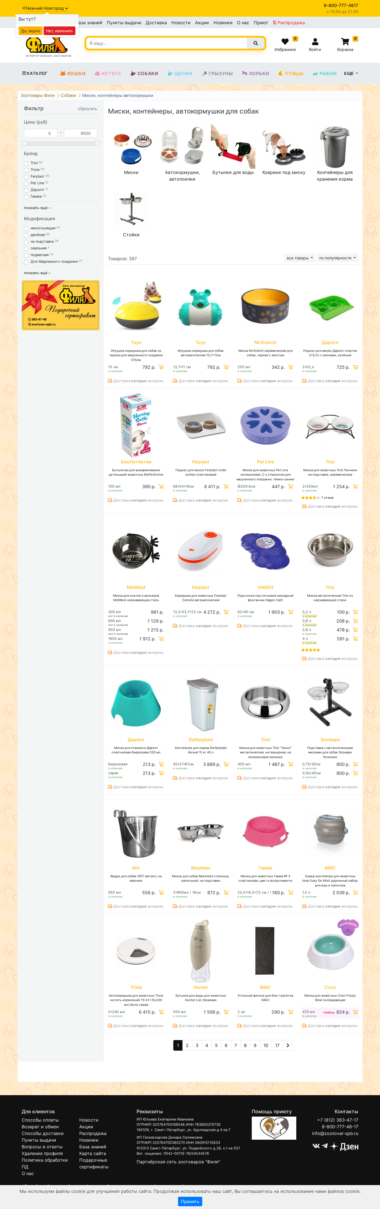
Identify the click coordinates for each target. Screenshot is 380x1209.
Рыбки (328, 73)
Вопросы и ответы (42, 1146)
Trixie (35, 170)
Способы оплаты (40, 1120)
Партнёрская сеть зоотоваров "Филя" (178, 1161)
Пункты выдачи (124, 22)
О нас (243, 22)
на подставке (42, 241)
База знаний (88, 22)
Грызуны (221, 73)
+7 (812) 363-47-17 (337, 1120)
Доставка (156, 22)
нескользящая (43, 228)
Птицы (294, 73)
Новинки (223, 22)
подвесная (40, 255)
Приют (261, 22)
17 (277, 1045)
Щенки (183, 73)
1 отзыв (327, 497)
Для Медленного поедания (54, 261)
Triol (34, 163)
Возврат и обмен (40, 1126)
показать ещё (36, 208)
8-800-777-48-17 (340, 1126)
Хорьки (259, 73)
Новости (181, 22)
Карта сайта (92, 1153)
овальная (39, 248)
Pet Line (37, 183)
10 (265, 1045)
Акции (202, 22)
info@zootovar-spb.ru (335, 1133)
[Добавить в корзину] (160, 367)
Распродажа (290, 22)
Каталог (37, 73)
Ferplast (37, 176)
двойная (38, 235)
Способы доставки (43, 1133)
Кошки (76, 73)
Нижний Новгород (45, 8)
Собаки (147, 73)
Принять (190, 1201)
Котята (111, 73)
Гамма (36, 196)
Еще (349, 73)
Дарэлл (37, 190)
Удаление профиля (42, 1153)
